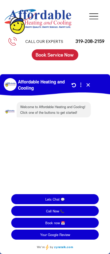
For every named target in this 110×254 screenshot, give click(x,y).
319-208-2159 (89, 41)
